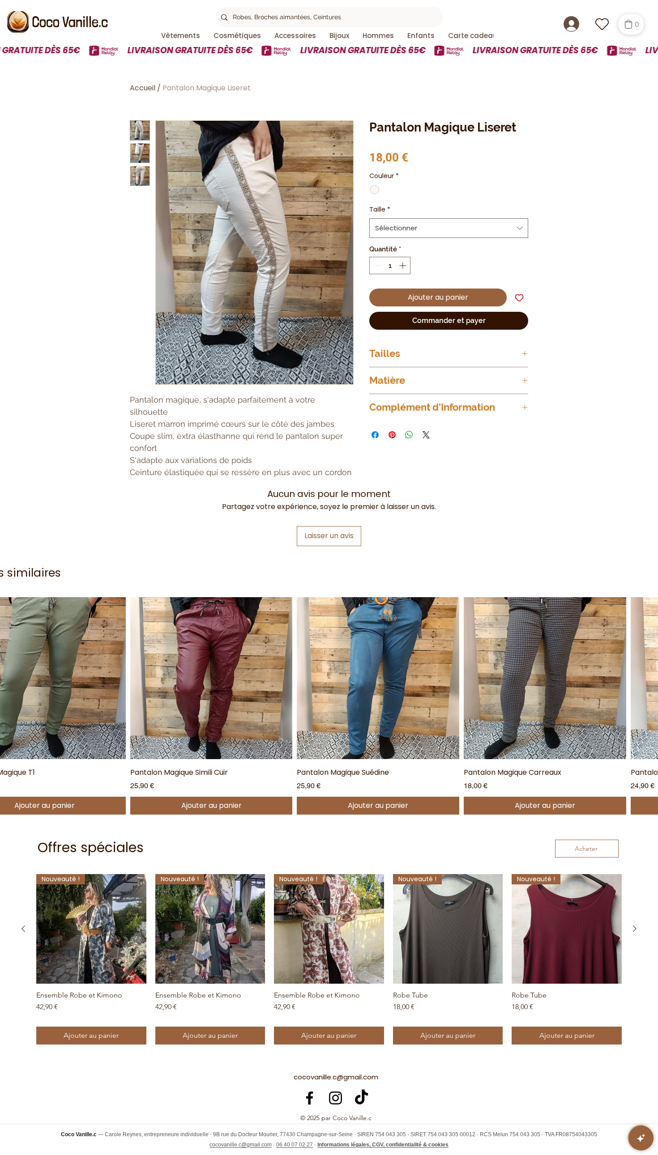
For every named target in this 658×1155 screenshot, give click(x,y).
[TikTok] (361, 1098)
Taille (379, 209)
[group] (329, 959)
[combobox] (448, 228)
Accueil (142, 88)
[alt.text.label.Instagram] (335, 1098)
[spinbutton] (390, 265)
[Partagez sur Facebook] (375, 434)
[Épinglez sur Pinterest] (392, 434)
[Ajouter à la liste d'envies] (519, 297)
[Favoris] (602, 24)
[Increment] (403, 265)
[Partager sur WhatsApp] (409, 434)
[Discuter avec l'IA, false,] (641, 1138)
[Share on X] (426, 434)
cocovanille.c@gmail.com (336, 1077)
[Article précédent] (23, 928)
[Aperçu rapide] (211, 678)
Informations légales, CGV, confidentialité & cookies (383, 1145)
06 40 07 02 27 (294, 1145)
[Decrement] (377, 265)
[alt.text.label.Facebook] (309, 1098)
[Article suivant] (634, 928)
